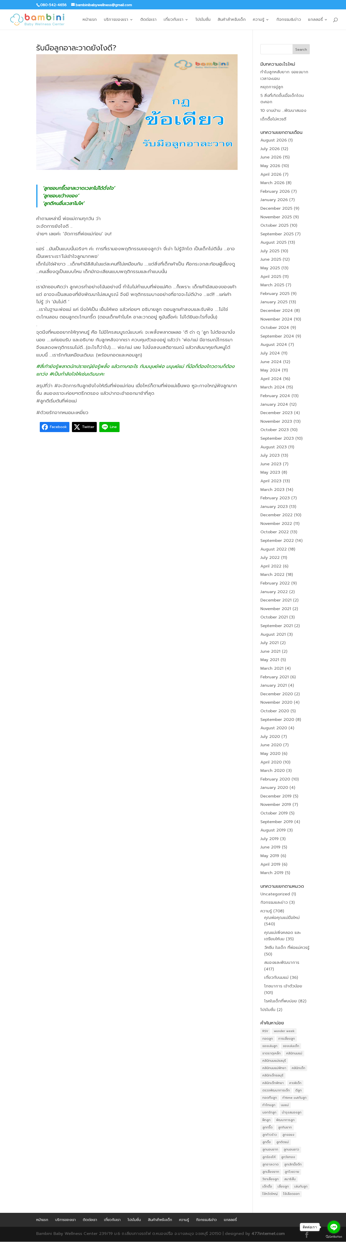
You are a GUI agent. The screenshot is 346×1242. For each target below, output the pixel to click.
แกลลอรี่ (315, 20)
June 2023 (270, 464)
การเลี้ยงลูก (286, 1038)
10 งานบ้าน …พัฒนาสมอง (283, 111)
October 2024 (274, 328)
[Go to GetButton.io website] (334, 1236)
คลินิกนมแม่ (294, 1053)
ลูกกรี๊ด (267, 1127)
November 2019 (275, 805)
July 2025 (269, 251)
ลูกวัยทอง (288, 1157)
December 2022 (276, 515)
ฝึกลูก (266, 1120)
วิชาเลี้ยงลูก (270, 1179)
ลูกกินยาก (285, 1127)
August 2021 (273, 634)
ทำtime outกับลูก (294, 1097)
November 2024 (276, 319)
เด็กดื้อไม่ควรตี (273, 119)
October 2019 (274, 813)
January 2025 (273, 302)
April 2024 (271, 379)
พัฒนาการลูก (285, 1120)
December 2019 (276, 796)
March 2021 (271, 668)
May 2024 (270, 370)
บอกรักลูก (269, 1112)
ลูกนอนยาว (291, 1149)
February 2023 (275, 498)
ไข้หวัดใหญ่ (270, 1194)
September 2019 (276, 822)
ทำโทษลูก (268, 1105)
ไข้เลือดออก (291, 1194)
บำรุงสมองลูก (291, 1112)
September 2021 (276, 626)
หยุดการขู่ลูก (271, 87)
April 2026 (270, 174)
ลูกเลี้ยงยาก (270, 1171)
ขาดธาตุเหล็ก (271, 1053)
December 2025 (276, 208)
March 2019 (271, 873)
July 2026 (270, 149)
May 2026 (270, 166)
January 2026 (274, 200)
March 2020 (272, 771)
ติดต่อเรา (148, 20)
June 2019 (270, 847)
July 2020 (270, 737)
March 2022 (272, 575)
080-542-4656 (53, 5)
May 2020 (270, 754)
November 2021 (275, 609)
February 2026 (275, 191)
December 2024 (276, 311)
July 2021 (269, 643)
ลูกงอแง (288, 1134)
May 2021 (269, 660)
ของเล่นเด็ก (291, 1046)
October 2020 (274, 711)
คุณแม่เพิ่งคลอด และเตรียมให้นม (282, 936)
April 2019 (270, 864)
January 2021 (273, 685)
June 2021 (270, 651)
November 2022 (276, 524)
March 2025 (272, 285)
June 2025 (270, 259)
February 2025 (275, 294)
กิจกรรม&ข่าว (288, 20)
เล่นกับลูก (300, 1186)
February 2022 (275, 583)
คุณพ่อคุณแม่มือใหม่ (282, 918)
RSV (265, 1031)
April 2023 (270, 481)
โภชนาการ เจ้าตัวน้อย (283, 986)
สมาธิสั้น (290, 1179)
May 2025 (270, 268)
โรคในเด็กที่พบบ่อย (280, 1001)
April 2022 (270, 566)
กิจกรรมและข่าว (274, 902)
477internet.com (268, 1234)
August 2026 (273, 140)
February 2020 (275, 779)
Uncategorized (275, 894)
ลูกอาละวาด (270, 1164)
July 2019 (269, 839)
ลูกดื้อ (266, 1142)
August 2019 (273, 830)
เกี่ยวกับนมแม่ (276, 977)
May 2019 (269, 856)
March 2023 (272, 490)
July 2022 (270, 558)
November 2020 (276, 702)
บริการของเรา (116, 20)
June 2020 (271, 745)
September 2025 (277, 234)
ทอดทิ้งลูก (269, 1097)
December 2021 (276, 600)
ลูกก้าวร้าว (269, 1134)
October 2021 (274, 617)
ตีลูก (298, 1090)
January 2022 (274, 592)
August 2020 (273, 728)
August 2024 (273, 345)
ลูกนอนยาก (270, 1149)
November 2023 (276, 421)
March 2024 (272, 387)
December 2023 (276, 413)
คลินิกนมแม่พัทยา (274, 1068)
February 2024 (275, 396)
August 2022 (273, 549)
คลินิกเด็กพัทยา (273, 1083)
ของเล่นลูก (269, 1046)
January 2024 (274, 404)
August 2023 (273, 447)
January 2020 (274, 788)
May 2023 (270, 472)
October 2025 (274, 225)
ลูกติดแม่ (282, 1142)
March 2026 (272, 183)
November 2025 (276, 217)
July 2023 (270, 455)
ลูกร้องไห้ (269, 1157)
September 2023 (277, 438)
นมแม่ (285, 1105)
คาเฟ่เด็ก (295, 1083)
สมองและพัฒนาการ (281, 963)
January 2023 (274, 507)
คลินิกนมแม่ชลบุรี (274, 1060)
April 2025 (270, 277)
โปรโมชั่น (203, 20)
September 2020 (277, 720)
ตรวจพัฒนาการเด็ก (276, 1090)
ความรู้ (258, 20)
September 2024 (277, 336)
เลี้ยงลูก (283, 1186)
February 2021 (274, 677)
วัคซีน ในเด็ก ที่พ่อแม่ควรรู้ (286, 948)
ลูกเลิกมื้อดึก (293, 1164)
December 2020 (276, 694)
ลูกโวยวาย (292, 1171)
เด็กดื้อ (267, 1186)
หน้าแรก (90, 20)
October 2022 (274, 532)
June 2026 (270, 157)
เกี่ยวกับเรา (173, 20)
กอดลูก (267, 1038)
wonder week (284, 1031)
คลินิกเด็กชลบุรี (272, 1075)
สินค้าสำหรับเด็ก (232, 20)
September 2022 (277, 541)
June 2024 (271, 362)
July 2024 (270, 353)
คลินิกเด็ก (298, 1068)
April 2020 (271, 762)
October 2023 (274, 430)
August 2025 (273, 242)
